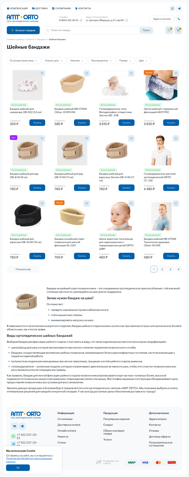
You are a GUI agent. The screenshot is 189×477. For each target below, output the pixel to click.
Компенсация (19, 8)
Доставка (41, 8)
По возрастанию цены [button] (22, 60)
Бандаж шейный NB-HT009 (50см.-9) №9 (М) (70, 110)
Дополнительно (159, 412)
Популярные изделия (116, 418)
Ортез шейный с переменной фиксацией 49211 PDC (161, 110)
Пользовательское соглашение (160, 444)
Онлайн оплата (67, 430)
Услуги (107, 439)
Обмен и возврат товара (113, 432)
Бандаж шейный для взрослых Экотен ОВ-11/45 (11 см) (116, 177)
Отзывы (154, 430)
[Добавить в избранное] (42, 73)
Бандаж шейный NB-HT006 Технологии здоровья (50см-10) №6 (160, 242)
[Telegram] (179, 8)
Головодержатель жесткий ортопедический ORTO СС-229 (160, 177)
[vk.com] (14, 426)
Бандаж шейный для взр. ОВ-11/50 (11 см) (68, 175)
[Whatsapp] (172, 8)
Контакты (84, 8)
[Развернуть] (81, 20)
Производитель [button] (99, 60)
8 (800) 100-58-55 (68, 20)
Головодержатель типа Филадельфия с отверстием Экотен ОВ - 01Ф (115, 112)
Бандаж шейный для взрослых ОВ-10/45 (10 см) (25, 240)
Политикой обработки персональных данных (29, 460)
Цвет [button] (141, 60)
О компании (63, 8)
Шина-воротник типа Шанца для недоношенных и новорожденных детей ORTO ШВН (116, 243)
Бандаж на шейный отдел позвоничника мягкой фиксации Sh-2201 (69, 242)
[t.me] (22, 426)
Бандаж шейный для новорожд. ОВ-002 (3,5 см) (26, 110)
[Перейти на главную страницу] (22, 19)
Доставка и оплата (69, 424)
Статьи (62, 442)
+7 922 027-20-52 (27, 436)
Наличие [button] (75, 60)
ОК (18, 467)
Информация (66, 412)
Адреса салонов (162, 18)
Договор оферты (160, 436)
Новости (63, 436)
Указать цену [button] (52, 60)
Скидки (108, 424)
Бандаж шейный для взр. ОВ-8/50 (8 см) (24, 175)
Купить (37, 122)
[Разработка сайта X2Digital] (107, 462)
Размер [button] (123, 60)
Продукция (110, 412)
